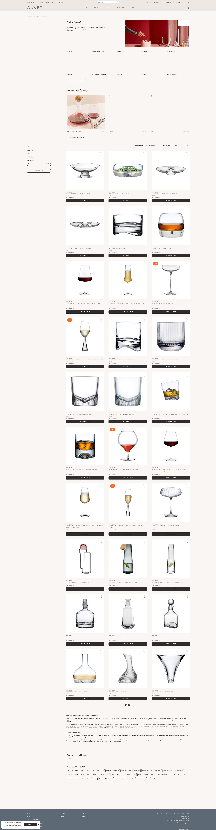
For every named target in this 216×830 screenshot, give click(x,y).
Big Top (89, 778)
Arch (184, 774)
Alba (83, 778)
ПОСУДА (84, 7)
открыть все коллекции (76, 137)
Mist (98, 770)
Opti (154, 778)
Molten (117, 778)
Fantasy (108, 770)
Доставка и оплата (46, 2)
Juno (148, 778)
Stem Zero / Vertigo (73, 770)
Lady (134, 774)
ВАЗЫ (69, 758)
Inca (88, 770)
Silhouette (137, 770)
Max (188, 822)
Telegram (181, 822)
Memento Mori (179, 770)
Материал (30, 157)
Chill (93, 770)
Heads (123, 778)
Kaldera (70, 778)
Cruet (95, 778)
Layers (82, 774)
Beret (76, 774)
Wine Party (158, 770)
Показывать (167, 146)
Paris (118, 774)
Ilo (122, 774)
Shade (88, 774)
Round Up (116, 770)
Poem (111, 778)
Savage (173, 774)
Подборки (120, 7)
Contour (70, 774)
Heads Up (130, 778)
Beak (112, 774)
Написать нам (167, 2)
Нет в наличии (79, 194)
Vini (103, 770)
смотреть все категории (76, 81)
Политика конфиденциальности (180, 828)
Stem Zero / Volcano (162, 774)
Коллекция (30, 160)
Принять (30, 824)
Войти (187, 2)
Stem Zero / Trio (167, 770)
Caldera (77, 778)
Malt (106, 778)
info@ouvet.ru (185, 816)
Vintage (128, 774)
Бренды (108, 7)
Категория (30, 150)
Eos (137, 778)
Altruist (146, 774)
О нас (28, 816)
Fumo (139, 774)
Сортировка (139, 146)
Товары (29, 146)
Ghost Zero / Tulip (147, 770)
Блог (132, 7)
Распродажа (84, 816)
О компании (31, 2)
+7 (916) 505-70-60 (153, 2)
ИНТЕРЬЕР (96, 7)
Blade (82, 770)
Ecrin (179, 774)
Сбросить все (39, 170)
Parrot (94, 774)
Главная (29, 16)
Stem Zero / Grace (126, 770)
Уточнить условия (85, 200)
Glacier (143, 778)
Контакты (62, 2)
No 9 (100, 778)
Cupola (152, 774)
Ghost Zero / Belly (104, 774)
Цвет (28, 153)
